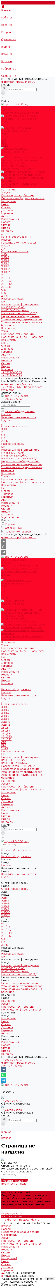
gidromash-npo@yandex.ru (18, 81)
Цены (5, 204)
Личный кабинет (12, 1065)
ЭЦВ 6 (5, 263)
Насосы (6, 239)
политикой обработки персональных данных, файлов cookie (19, 1275)
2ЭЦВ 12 (6, 286)
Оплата (6, 207)
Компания (8, 328)
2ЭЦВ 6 (5, 278)
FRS (3, 142)
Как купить (8, 339)
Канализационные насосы (18, 242)
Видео (5, 227)
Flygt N (5, 121)
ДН (3, 124)
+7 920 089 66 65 (11, 1109)
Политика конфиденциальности (22, 198)
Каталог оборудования (16, 236)
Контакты (7, 369)
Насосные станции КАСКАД (19, 169)
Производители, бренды (17, 195)
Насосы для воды (12, 298)
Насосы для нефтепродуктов (20, 304)
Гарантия (7, 213)
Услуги (5, 192)
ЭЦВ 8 (5, 266)
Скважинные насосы (14, 251)
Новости (6, 222)
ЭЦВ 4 (5, 257)
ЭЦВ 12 (5, 272)
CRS (3, 139)
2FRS (4, 145)
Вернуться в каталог (14, 1183)
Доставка (7, 210)
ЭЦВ (4, 133)
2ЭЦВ (4, 136)
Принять (50, 1279)
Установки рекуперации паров (21, 319)
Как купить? (9, 1258)
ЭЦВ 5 (5, 260)
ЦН (3, 154)
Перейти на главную (14, 1180)
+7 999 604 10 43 (11, 1059)
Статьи (5, 225)
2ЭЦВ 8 (6, 281)
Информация (10, 357)
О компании (9, 1234)
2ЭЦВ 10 (6, 283)
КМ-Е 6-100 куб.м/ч (13, 163)
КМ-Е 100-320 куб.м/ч (15, 166)
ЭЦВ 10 (5, 269)
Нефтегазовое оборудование (20, 316)
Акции (5, 216)
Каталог (6, 1226)
